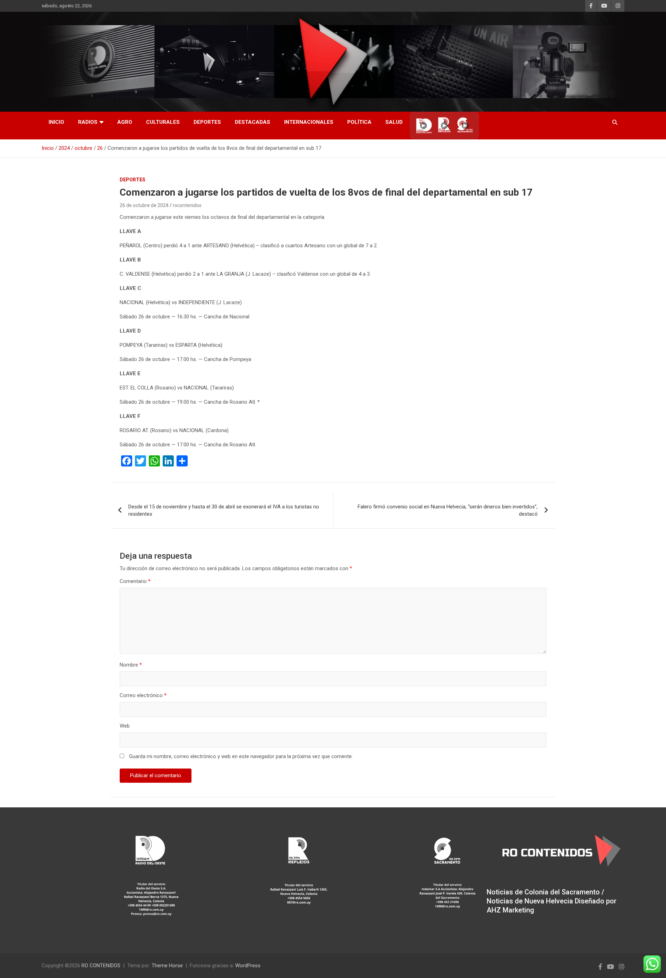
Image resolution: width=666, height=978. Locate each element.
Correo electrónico (143, 695)
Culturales (163, 122)
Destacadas (252, 122)
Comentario (135, 581)
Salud (394, 122)
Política (359, 122)
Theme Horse (167, 965)
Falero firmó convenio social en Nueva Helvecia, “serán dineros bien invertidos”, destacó (448, 510)
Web (125, 726)
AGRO (124, 122)
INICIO (56, 122)
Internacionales (308, 122)
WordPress (248, 965)
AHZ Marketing (510, 910)
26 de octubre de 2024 (144, 205)
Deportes (207, 122)
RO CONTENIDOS (101, 965)
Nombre (131, 665)
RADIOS (87, 122)
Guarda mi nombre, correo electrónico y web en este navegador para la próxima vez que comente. (241, 756)
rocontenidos (187, 205)
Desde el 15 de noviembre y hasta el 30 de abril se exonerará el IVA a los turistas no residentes (223, 510)
